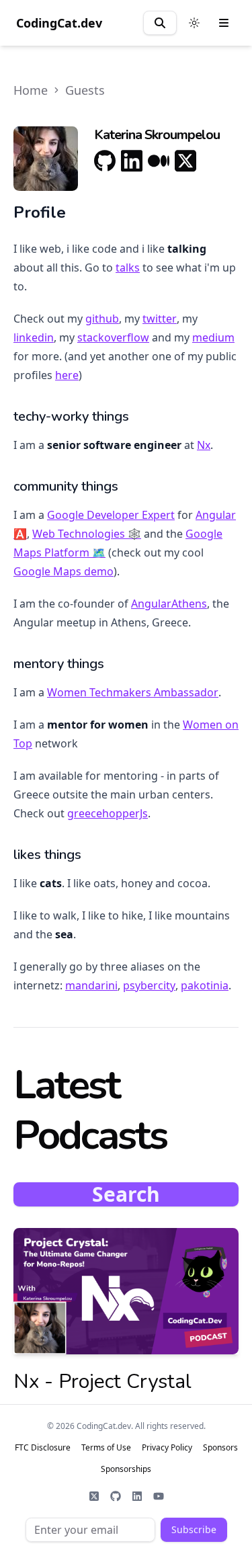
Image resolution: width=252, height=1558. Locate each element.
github (102, 318)
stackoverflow (113, 337)
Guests (85, 90)
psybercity (149, 985)
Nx (203, 445)
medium (213, 337)
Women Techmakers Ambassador (132, 692)
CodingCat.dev (59, 23)
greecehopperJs (107, 813)
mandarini (91, 985)
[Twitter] (94, 1496)
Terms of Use (106, 1447)
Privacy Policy (167, 1447)
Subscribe (193, 1529)
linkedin (33, 337)
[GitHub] (105, 161)
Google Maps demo (63, 571)
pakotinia (204, 985)
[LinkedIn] (131, 161)
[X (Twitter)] (185, 161)
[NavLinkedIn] (137, 1496)
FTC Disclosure (43, 1447)
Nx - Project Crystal (102, 1381)
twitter (159, 318)
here (67, 375)
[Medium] (158, 161)
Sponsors (220, 1447)
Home (30, 90)
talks (128, 267)
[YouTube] (158, 1496)
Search (126, 1194)
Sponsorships (126, 1469)
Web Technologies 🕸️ (86, 533)
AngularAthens (169, 603)
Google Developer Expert (111, 514)
